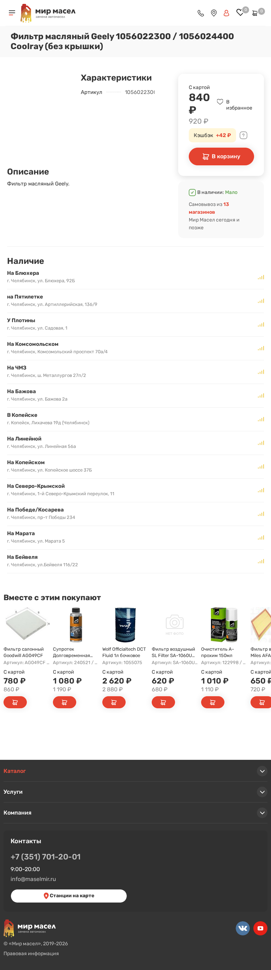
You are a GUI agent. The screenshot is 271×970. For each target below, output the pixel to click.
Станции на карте (71, 896)
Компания (17, 812)
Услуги (13, 791)
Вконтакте (243, 928)
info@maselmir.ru (33, 879)
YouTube (260, 928)
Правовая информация (31, 954)
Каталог (15, 771)
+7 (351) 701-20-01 (45, 857)
